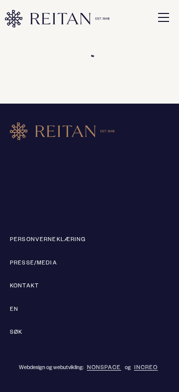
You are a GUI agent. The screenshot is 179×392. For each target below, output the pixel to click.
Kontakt (24, 286)
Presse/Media (33, 263)
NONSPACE (104, 368)
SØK (16, 333)
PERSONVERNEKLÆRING (48, 240)
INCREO (146, 368)
